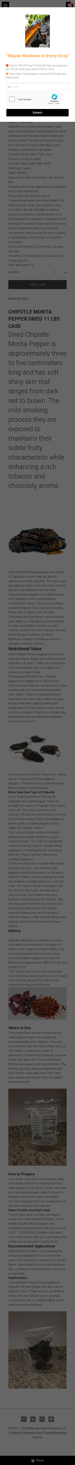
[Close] (72, 2)
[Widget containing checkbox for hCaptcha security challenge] (33, 99)
